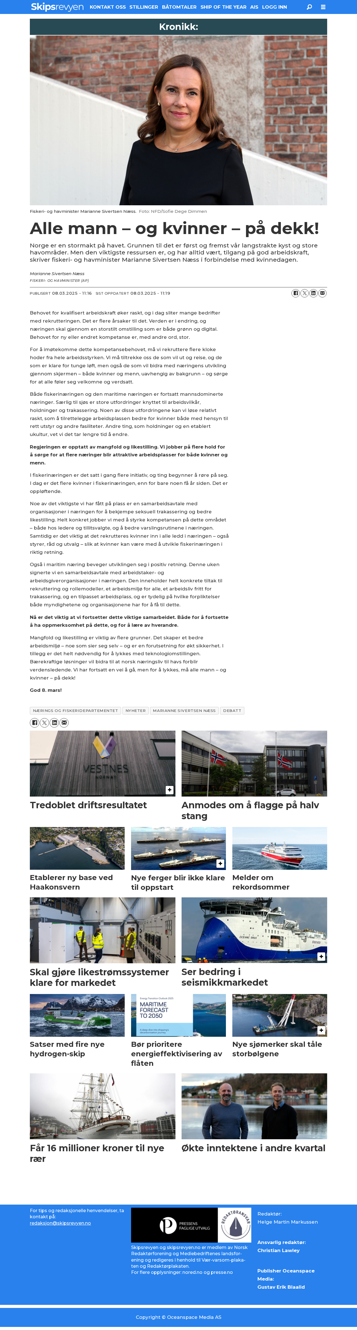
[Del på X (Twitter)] (304, 293)
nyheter (136, 710)
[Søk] (309, 7)
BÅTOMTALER (179, 7)
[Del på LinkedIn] (313, 293)
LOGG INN (274, 7)
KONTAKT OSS (108, 7)
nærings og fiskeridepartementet (75, 710)
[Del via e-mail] (322, 293)
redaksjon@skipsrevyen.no (60, 1223)
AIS (254, 7)
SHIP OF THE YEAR (224, 7)
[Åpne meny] (323, 7)
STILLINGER (143, 7)
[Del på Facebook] (295, 293)
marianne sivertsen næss (184, 710)
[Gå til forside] (57, 7)
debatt (232, 710)
